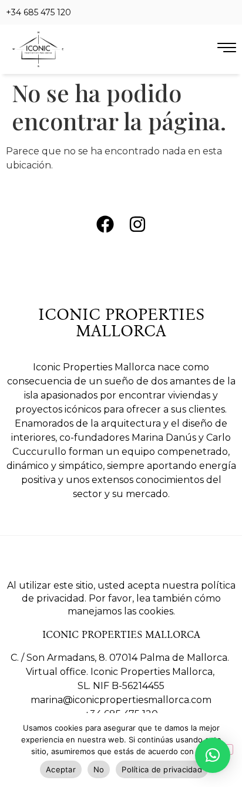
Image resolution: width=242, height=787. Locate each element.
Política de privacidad (162, 769)
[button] (212, 755)
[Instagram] (137, 224)
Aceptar (61, 769)
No (99, 769)
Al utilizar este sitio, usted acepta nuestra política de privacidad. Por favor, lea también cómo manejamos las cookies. (121, 598)
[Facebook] (105, 224)
